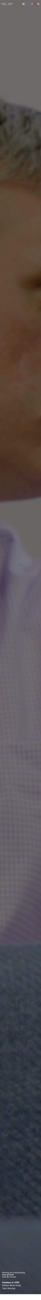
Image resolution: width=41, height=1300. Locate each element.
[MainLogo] (7, 3)
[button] (23, 4)
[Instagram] (32, 3)
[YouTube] (34, 3)
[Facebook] (29, 3)
